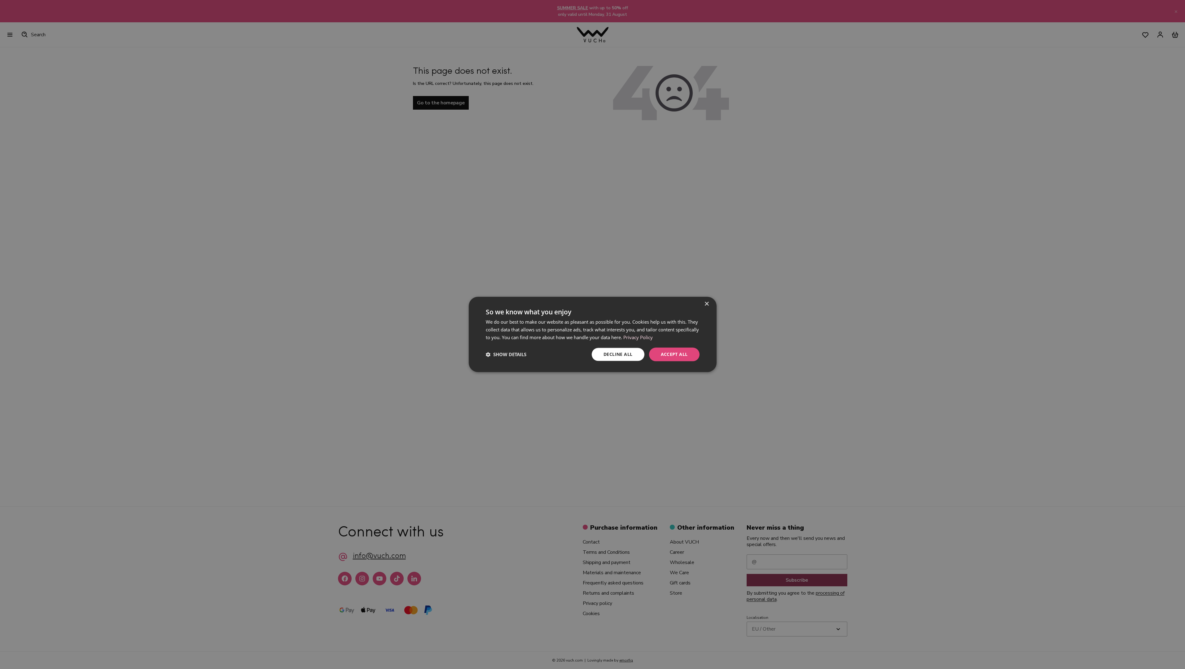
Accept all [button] (674, 354)
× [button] (706, 304)
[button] (506, 354)
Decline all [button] (617, 354)
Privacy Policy (638, 337)
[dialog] (593, 334)
